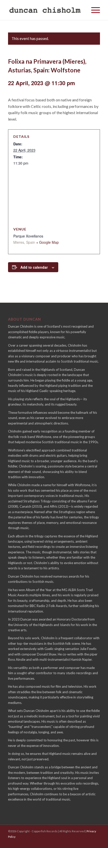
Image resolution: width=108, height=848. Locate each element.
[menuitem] (93, 10)
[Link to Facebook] (84, 843)
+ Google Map (47, 242)
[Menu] (93, 10)
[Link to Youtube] (72, 843)
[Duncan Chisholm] (44, 10)
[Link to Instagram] (95, 843)
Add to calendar (34, 267)
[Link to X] (61, 843)
